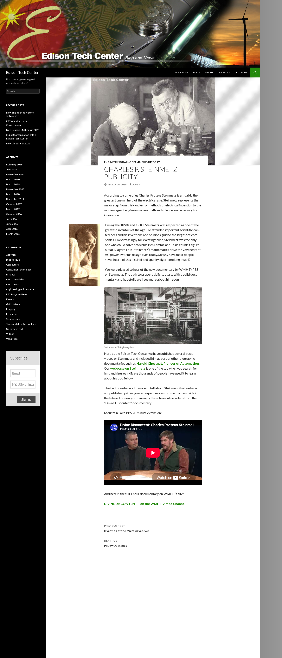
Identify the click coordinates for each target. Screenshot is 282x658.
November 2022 (15, 174)
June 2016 (12, 223)
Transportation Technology (21, 323)
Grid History (150, 162)
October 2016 (14, 213)
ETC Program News (16, 294)
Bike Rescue (13, 259)
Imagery (10, 309)
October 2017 (14, 204)
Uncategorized (14, 328)
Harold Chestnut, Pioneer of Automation (167, 363)
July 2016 (11, 218)
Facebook (225, 72)
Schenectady (13, 319)
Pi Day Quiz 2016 (115, 543)
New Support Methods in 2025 (22, 129)
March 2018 (13, 194)
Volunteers (12, 338)
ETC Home (242, 72)
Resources (181, 72)
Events (10, 299)
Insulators (11, 314)
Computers (12, 264)
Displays (10, 274)
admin (136, 184)
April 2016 (12, 228)
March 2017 (13, 209)
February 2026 (14, 164)
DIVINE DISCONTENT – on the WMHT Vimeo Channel (144, 504)
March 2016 (13, 233)
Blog (196, 72)
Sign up (26, 399)
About (209, 72)
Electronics (12, 284)
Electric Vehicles (15, 279)
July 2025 (11, 169)
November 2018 (15, 189)
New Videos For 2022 (18, 143)
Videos (10, 333)
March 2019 (13, 184)
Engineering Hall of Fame (122, 162)
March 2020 (13, 179)
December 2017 (15, 199)
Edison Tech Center (22, 72)
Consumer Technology (18, 269)
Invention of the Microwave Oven (126, 528)
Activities (11, 254)
